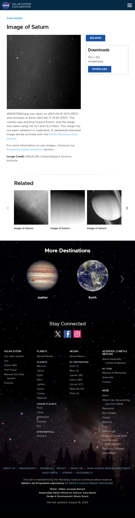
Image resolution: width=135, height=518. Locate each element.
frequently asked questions (25, 149)
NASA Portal (50, 473)
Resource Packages (113, 448)
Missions (107, 422)
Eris (39, 426)
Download (99, 69)
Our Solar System (14, 356)
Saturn (40, 389)
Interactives (108, 431)
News (105, 395)
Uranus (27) (76, 384)
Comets (106, 382)
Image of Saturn (23, 228)
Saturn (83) (76, 380)
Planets (42, 351)
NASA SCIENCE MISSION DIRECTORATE (108, 468)
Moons (74, 351)
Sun (6, 361)
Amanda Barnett (76, 489)
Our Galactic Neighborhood (19, 13)
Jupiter (42, 297)
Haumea (41, 421)
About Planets (45, 356)
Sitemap (67, 473)
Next (127, 208)
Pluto (40, 408)
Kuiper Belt (10, 365)
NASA (4, 5)
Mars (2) (74, 371)
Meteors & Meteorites (114, 373)
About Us (9, 468)
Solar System (12, 351)
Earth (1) (74, 366)
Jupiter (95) (76, 375)
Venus (40, 371)
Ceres (40, 412)
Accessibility (84, 473)
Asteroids (107, 377)
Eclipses (8, 383)
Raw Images (14, 18)
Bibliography (27, 468)
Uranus (41, 393)
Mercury (41, 366)
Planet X (41, 436)
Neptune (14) (77, 389)
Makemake (43, 417)
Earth (93, 297)
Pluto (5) (74, 393)
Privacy (61, 468)
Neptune (42, 398)
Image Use (76, 468)
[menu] (130, 5)
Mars (39, 380)
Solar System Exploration (19, 5)
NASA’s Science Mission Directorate (91, 483)
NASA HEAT (109, 453)
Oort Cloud (10, 370)
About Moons (77, 356)
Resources (108, 408)
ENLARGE (95, 38)
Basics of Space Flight (114, 436)
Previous (7, 208)
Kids (104, 426)
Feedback (46, 468)
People (106, 417)
